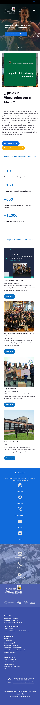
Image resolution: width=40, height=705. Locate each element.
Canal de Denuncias (10, 659)
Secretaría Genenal (10, 652)
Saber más (9, 296)
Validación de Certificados (12, 666)
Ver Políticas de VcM (10, 143)
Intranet (6, 669)
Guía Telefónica (9, 664)
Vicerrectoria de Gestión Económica (15, 650)
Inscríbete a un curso (13, 39)
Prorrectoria (8, 641)
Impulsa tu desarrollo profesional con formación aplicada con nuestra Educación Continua (19, 31)
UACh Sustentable (9, 662)
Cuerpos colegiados (10, 643)
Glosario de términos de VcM (13, 148)
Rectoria (6, 638)
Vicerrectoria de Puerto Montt (13, 647)
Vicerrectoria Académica (11, 645)
